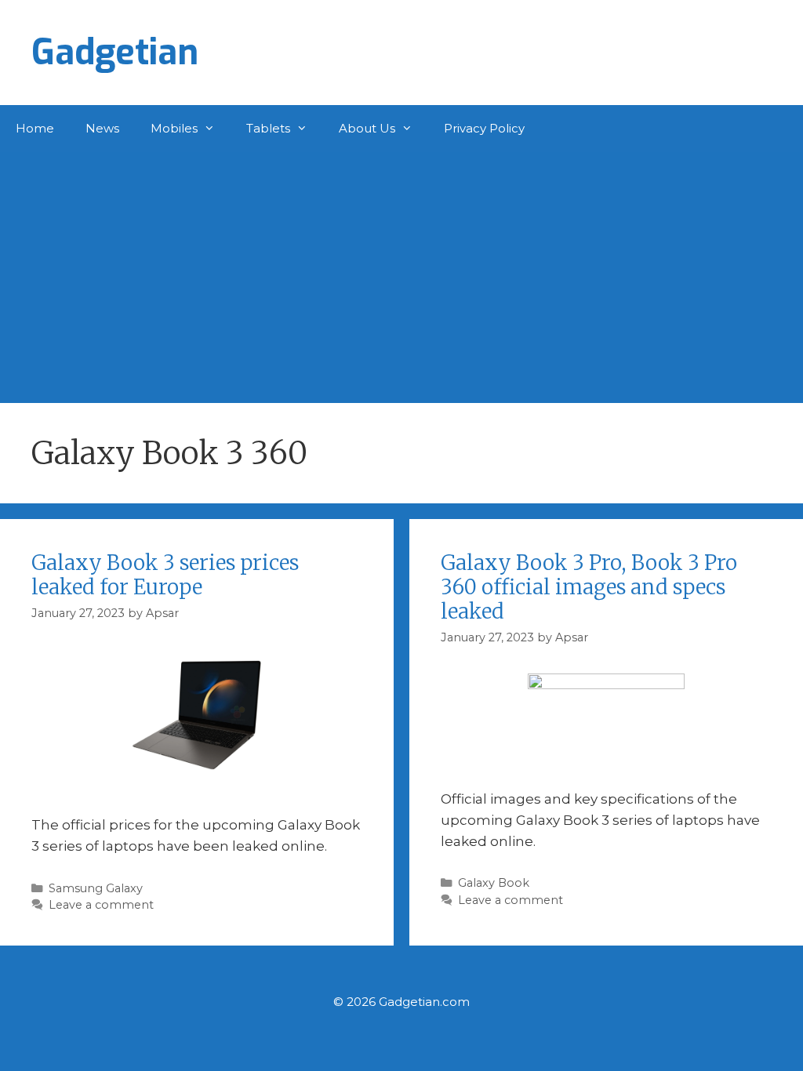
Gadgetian (114, 52)
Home (35, 128)
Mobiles (174, 128)
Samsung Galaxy (96, 888)
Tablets (268, 128)
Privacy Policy (484, 128)
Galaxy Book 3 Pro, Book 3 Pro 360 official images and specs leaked (589, 587)
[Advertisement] (401, 269)
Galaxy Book (493, 883)
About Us (367, 128)
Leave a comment (101, 905)
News (102, 128)
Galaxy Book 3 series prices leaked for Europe (165, 575)
